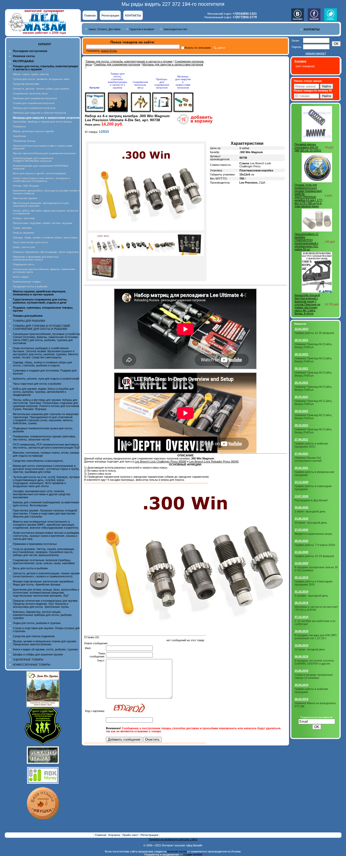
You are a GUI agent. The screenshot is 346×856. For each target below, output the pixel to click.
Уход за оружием (23, 232)
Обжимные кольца (24, 140)
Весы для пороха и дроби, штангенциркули (39, 173)
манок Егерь (109, 50)
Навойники (19, 136)
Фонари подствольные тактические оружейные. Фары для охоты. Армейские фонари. (43, 583)
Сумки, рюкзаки (22, 227)
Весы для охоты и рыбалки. (30, 568)
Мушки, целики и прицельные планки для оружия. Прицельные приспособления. (45, 643)
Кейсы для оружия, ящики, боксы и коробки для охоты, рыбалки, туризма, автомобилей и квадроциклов (43, 391)
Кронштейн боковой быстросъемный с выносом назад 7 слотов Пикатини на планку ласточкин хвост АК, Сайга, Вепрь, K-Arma (307, 304)
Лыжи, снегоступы (24, 247)
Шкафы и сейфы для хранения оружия (38, 654)
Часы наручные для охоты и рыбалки (37, 383)
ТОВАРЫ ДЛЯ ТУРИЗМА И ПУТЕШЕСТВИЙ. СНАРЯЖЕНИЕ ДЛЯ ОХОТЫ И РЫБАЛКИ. (42, 327)
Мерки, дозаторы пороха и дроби (33, 131)
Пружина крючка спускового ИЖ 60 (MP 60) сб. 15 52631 (308, 147)
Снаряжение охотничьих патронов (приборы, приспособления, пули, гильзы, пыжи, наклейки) (44, 562)
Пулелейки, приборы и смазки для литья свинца (42, 121)
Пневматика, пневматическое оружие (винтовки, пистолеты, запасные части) (44, 438)
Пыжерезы (19, 126)
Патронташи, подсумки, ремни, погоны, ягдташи (42, 223)
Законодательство (175, 29)
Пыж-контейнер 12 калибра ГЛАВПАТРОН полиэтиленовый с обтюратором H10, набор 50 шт (306, 242)
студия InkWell (192, 854)
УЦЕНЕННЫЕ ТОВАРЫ (28, 659)
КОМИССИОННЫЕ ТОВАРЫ (31, 664)
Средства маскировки (26, 83)
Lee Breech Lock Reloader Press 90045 (214, 461)
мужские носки (176, 851)
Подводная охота (23, 264)
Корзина (114, 834)
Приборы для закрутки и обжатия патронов (39, 112)
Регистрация (110, 15)
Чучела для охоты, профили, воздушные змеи (41, 79)
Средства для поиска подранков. (34, 636)
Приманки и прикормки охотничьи (35, 543)
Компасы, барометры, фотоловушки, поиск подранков (46, 252)
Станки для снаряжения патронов (33, 103)
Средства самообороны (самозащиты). (38, 460)
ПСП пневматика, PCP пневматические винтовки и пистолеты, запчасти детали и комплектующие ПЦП (46, 446)
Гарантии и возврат (141, 29)
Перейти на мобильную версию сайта (173, 839)
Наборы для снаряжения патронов (34, 107)
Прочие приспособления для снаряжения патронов (44, 153)
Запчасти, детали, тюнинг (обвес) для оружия (41, 88)
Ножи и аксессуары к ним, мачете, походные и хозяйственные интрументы (41, 179)
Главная (89, 15)
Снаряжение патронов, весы (30, 93)
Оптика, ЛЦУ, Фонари (26, 185)
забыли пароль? (315, 53)
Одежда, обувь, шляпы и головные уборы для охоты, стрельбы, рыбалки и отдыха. (42, 364)
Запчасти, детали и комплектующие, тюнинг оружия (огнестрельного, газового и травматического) (46, 575)
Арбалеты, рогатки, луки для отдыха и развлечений (46, 378)
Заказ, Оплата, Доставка (104, 29)
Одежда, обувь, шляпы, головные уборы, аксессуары (45, 237)
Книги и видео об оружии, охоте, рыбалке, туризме (45, 649)
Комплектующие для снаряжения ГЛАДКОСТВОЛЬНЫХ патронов (33, 159)
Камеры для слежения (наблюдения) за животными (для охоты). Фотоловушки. (46, 504)
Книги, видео (21, 276)
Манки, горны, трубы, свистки (31, 74)
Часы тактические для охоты (30, 242)
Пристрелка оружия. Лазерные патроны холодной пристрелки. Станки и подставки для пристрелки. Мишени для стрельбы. (45, 513)
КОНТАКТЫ (133, 15)
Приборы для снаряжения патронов (35, 98)
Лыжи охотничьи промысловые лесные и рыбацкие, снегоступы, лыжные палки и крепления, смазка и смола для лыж (46, 535)
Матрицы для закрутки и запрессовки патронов (172, 64)
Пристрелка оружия (25, 198)
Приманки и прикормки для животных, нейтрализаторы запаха (36, 258)
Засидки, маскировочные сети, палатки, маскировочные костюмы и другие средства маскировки (41, 494)
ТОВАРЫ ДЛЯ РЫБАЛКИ (29, 320)
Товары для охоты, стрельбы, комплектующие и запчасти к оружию (128, 61)
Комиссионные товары (27, 281)
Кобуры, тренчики (24, 218)
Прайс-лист (130, 834)
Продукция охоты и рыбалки (30, 286)
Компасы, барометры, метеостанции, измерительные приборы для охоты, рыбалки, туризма (42, 614)
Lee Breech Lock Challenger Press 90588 (160, 461)
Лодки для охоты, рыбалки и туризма (37, 623)
